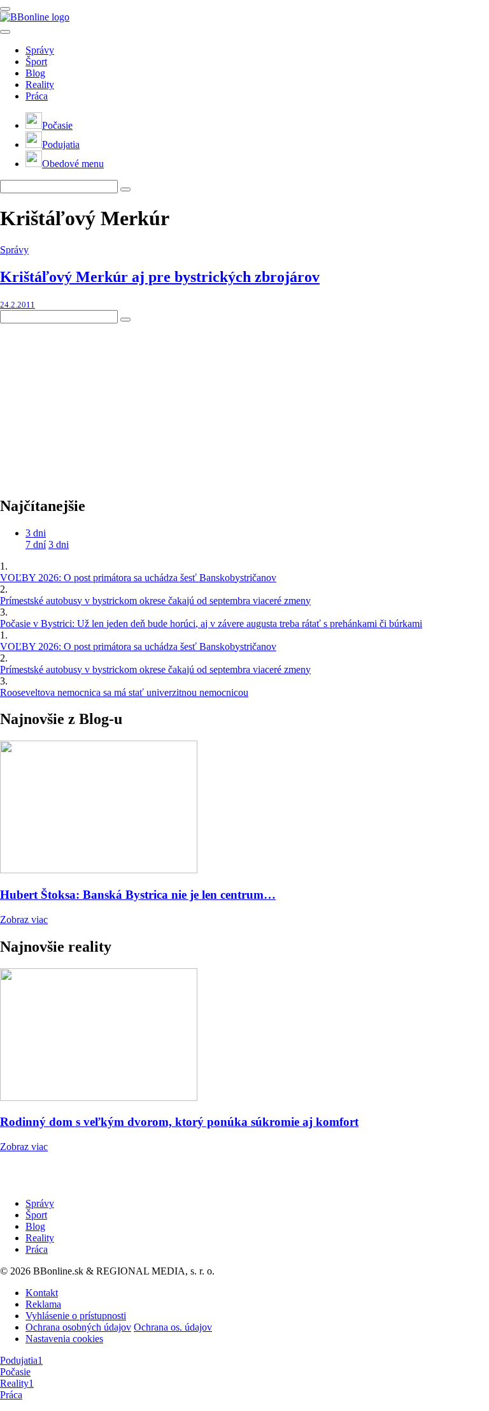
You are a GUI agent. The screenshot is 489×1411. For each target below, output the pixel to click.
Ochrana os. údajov (173, 1327)
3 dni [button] (35, 533)
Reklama (43, 1304)
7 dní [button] (35, 544)
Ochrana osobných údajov (78, 1327)
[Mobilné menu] (5, 9)
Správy (39, 50)
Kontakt (41, 1292)
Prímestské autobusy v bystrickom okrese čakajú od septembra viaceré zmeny (155, 600)
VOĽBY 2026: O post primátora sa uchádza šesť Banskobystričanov (138, 577)
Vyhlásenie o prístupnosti (75, 1315)
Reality (39, 84)
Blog (35, 73)
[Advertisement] (95, 403)
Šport (36, 61)
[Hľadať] (5, 32)
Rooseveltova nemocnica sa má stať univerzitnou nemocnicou (124, 692)
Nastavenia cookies (64, 1338)
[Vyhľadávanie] (125, 189)
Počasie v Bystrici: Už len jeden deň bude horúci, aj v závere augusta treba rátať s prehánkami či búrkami (211, 623)
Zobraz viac (24, 919)
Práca (36, 96)
